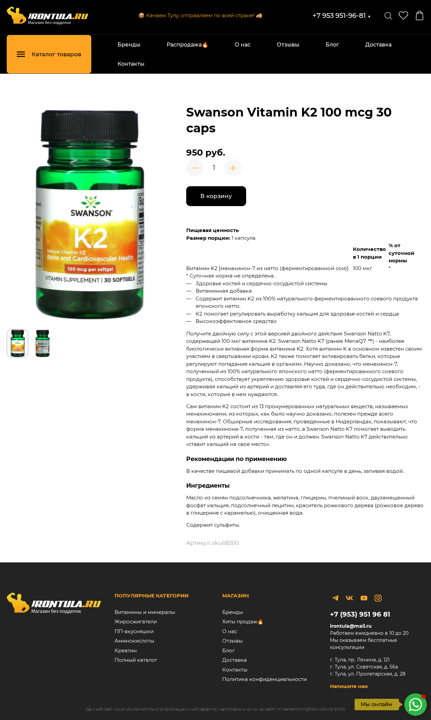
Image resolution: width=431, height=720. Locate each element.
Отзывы (288, 44)
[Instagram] (378, 598)
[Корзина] (419, 15)
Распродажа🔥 (187, 44)
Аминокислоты (134, 640)
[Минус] (194, 167)
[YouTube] (363, 598)
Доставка (378, 44)
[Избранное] (403, 15)
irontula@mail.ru (351, 626)
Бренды (129, 44)
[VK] (349, 598)
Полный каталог (135, 660)
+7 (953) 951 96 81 (360, 614)
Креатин (125, 650)
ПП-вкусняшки (134, 631)
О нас (243, 44)
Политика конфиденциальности (264, 679)
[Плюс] (233, 167)
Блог (332, 44)
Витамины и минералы (144, 612)
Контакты (131, 64)
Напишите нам (349, 686)
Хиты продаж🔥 (243, 621)
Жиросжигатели (135, 621)
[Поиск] (388, 15)
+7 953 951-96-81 (341, 15)
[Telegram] (335, 598)
